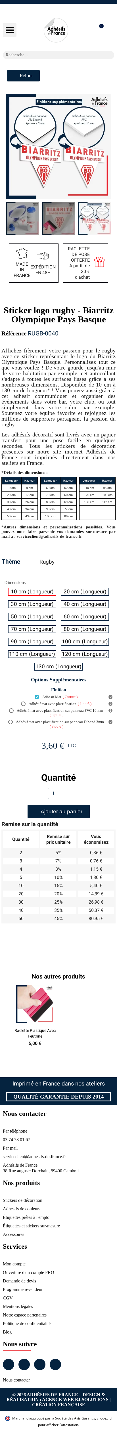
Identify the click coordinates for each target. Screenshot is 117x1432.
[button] (9, 30)
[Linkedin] (39, 1364)
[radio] (32, 592)
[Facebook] (8, 1364)
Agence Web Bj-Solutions (75, 1399)
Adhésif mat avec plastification (59, 704)
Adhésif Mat (60, 697)
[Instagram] (24, 1364)
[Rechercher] (110, 55)
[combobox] (51, 55)
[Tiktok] (55, 1364)
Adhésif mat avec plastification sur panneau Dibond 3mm (59, 724)
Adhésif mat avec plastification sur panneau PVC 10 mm (59, 712)
